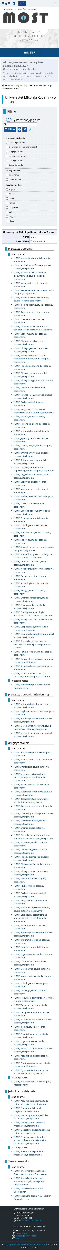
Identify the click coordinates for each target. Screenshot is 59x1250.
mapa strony (21, 1233)
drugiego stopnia (16, 151)
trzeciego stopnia (16, 160)
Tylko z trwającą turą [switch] (26, 120)
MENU (31, 52)
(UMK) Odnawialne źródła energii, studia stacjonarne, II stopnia (33, 660)
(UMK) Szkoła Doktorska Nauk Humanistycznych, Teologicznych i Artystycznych (30, 1181)
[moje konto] (55, 3)
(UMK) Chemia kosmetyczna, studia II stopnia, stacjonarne (32, 1036)
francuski (13, 203)
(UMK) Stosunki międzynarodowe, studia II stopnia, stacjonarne (34, 999)
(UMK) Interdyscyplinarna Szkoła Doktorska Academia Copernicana (30, 1172)
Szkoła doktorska (16, 165)
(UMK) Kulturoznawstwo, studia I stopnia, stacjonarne (30, 462)
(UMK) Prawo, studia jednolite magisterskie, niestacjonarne (28, 1153)
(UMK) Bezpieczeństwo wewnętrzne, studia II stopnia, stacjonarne (31, 800)
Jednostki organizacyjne (18, 85)
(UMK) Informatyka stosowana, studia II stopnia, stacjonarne (33, 934)
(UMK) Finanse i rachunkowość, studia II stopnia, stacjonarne (33, 1050)
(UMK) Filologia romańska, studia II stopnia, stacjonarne (31, 873)
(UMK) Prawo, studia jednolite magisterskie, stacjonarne (28, 1110)
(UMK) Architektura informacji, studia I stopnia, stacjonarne (32, 267)
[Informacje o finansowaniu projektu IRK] (22, 3)
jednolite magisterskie (18, 156)
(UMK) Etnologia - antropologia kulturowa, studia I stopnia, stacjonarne (33, 614)
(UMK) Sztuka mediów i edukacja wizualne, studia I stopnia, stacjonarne (32, 675)
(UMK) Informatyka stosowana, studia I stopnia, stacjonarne (33, 720)
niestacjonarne (15, 179)
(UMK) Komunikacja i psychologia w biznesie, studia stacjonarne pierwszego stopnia (33, 644)
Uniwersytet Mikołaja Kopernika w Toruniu (31, 99)
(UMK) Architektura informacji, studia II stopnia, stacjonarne (33, 1021)
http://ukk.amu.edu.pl (31, 1220)
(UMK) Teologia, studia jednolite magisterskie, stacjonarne (29, 1124)
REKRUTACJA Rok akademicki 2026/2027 (29, 36)
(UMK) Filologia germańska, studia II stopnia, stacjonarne (31, 858)
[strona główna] (3, 85)
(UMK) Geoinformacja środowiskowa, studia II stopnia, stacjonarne (32, 909)
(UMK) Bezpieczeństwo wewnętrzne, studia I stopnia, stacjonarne (31, 299)
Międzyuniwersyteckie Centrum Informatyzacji (26, 1244)
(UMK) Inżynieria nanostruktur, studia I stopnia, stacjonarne (33, 735)
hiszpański (13, 207)
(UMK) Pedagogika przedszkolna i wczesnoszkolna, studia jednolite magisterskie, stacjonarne (30, 1140)
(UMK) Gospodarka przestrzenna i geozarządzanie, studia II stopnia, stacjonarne (30, 918)
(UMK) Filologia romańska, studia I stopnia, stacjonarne (30, 375)
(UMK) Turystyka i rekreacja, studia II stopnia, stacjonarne (31, 1007)
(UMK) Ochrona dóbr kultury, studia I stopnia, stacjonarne (32, 512)
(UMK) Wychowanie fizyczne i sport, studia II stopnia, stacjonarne (31, 1072)
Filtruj (11, 129)
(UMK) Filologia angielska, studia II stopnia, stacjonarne (30, 851)
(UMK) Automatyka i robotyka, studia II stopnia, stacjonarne (33, 793)
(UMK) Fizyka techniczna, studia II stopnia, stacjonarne (30, 895)
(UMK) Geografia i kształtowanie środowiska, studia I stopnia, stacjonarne (34, 411)
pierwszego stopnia (17, 142)
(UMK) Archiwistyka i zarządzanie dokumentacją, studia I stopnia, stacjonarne (30, 275)
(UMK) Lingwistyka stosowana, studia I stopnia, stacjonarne (32, 476)
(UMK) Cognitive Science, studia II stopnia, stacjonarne (30, 1043)
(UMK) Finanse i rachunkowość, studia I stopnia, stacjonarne (33, 396)
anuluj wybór (30, 69)
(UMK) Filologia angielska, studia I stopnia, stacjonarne (30, 343)
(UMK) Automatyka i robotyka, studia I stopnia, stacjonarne (32, 706)
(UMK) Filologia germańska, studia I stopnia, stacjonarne (31, 350)
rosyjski (12, 216)
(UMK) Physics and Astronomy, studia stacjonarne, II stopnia (32, 1064)
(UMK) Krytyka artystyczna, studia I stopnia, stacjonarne (31, 454)
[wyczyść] (24, 129)
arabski (12, 193)
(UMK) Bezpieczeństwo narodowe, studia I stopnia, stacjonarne (34, 292)
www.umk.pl (38, 241)
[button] (3, 3)
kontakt (18, 1238)
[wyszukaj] (5, 124)
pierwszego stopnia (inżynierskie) (23, 147)
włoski (11, 221)
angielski (12, 189)
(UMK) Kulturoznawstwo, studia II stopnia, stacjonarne (30, 963)
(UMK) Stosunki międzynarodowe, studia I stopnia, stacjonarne (34, 548)
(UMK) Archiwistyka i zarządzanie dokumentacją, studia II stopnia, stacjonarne (30, 777)
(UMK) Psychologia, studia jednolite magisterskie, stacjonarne (31, 1117)
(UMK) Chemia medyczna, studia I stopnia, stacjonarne (30, 606)
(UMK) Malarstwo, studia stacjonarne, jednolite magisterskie (32, 1131)
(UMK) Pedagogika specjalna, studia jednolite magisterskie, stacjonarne (31, 1102)
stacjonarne (14, 175)
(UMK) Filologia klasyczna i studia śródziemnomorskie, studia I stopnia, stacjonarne (32, 358)
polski (11, 212)
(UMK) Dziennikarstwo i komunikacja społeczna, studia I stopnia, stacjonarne (33, 328)
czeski (11, 198)
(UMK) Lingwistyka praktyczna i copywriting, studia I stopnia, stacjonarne (34, 469)
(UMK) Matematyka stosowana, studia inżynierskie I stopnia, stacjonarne (32, 727)
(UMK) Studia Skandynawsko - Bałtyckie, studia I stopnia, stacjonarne (33, 556)
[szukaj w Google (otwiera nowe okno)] (19, 129)
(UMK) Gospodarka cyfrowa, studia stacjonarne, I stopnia (31, 628)
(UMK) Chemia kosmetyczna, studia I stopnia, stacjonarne (31, 599)
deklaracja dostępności (25, 1235)
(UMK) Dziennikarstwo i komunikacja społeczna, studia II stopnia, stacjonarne (33, 837)
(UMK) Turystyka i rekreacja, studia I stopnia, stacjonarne (31, 563)
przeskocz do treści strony (1, 1)
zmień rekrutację (14, 69)
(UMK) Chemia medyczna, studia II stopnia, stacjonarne (30, 822)
